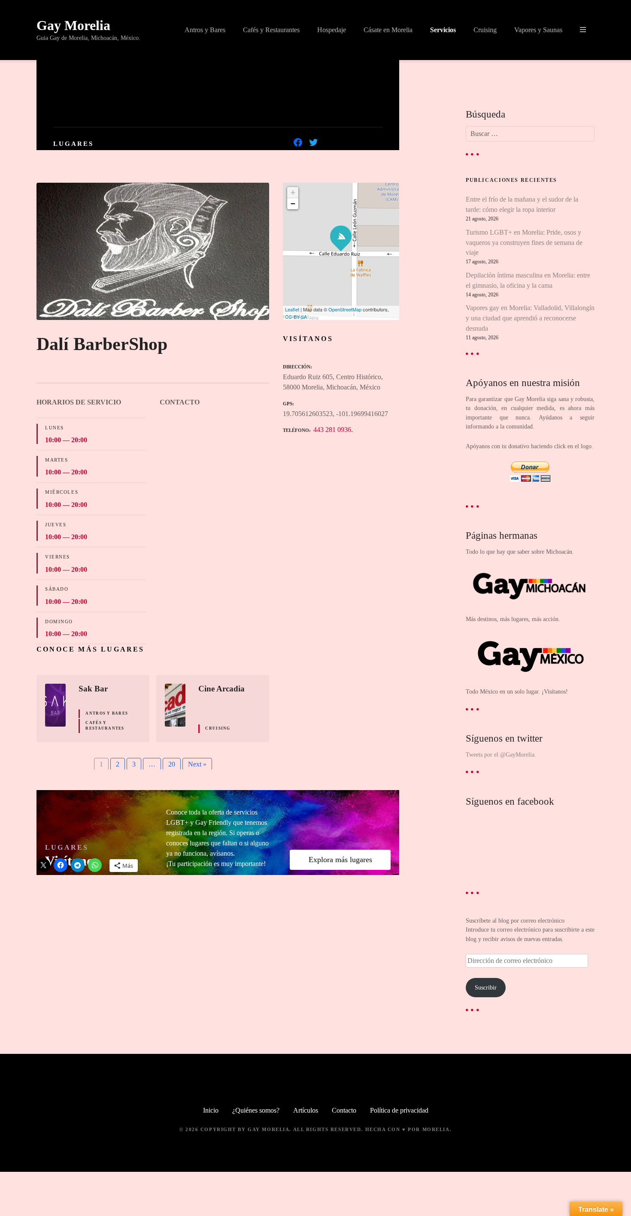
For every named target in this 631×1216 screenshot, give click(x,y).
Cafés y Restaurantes (271, 29)
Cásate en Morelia (388, 29)
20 (171, 764)
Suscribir (486, 987)
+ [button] (293, 192)
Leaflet (292, 309)
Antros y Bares (205, 29)
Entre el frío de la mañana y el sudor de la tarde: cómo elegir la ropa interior (522, 204)
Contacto (344, 1110)
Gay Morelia (73, 25)
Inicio (210, 1110)
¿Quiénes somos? (255, 1110)
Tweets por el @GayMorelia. (501, 754)
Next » (197, 764)
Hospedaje (331, 29)
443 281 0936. (333, 429)
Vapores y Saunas (538, 29)
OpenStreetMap (344, 309)
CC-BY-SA (296, 316)
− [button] (293, 203)
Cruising (485, 29)
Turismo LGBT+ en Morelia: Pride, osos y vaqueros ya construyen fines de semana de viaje (524, 242)
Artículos (305, 1110)
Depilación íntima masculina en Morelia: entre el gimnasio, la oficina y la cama (528, 280)
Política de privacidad (399, 1110)
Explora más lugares (340, 859)
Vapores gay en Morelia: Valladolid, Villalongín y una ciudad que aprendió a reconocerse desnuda (530, 318)
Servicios (443, 29)
